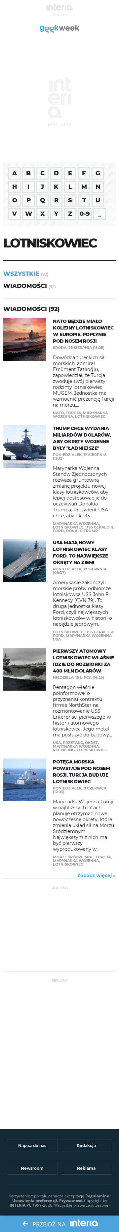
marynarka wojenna (76, 523)
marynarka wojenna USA (82, 637)
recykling (64, 750)
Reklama (86, 1168)
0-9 (85, 213)
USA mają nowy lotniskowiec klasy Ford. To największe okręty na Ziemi (80, 552)
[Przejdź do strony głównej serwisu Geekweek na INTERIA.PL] (60, 29)
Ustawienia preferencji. (35, 1200)
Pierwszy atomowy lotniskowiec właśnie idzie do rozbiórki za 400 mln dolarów (83, 661)
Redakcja (86, 1145)
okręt (91, 742)
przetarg (73, 742)
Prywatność (70, 1200)
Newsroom (32, 1168)
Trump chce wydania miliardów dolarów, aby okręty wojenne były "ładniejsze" (82, 438)
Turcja (73, 413)
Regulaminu (97, 1196)
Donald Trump (82, 531)
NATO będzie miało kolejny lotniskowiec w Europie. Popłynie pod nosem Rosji (83, 331)
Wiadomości (25, 285)
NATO (58, 413)
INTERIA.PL (20, 1205)
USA (57, 742)
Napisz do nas (32, 1145)
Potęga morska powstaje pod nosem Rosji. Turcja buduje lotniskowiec (81, 772)
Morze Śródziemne (73, 857)
